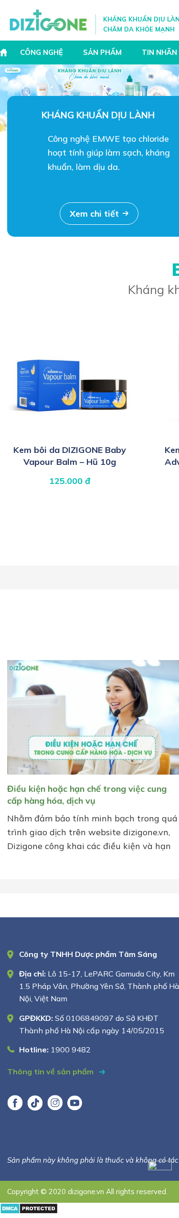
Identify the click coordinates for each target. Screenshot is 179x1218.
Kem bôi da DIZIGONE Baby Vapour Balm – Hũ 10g (69, 455)
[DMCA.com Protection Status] (29, 1211)
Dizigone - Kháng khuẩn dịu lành (49, 20)
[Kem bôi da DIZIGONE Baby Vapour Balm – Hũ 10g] (69, 434)
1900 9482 (71, 1049)
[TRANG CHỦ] (5, 52)
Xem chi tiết (94, 213)
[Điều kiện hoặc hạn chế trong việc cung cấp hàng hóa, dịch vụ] (93, 776)
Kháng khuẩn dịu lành (98, 115)
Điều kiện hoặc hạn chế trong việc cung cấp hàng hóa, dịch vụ (87, 794)
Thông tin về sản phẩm (51, 1071)
